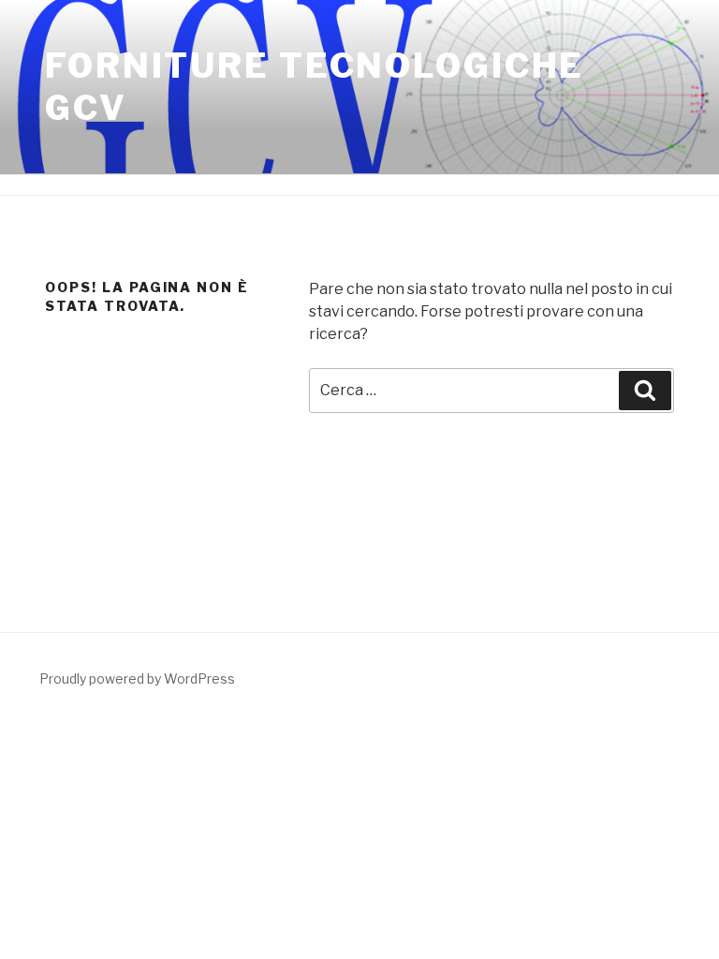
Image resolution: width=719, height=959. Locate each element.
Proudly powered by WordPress (137, 678)
